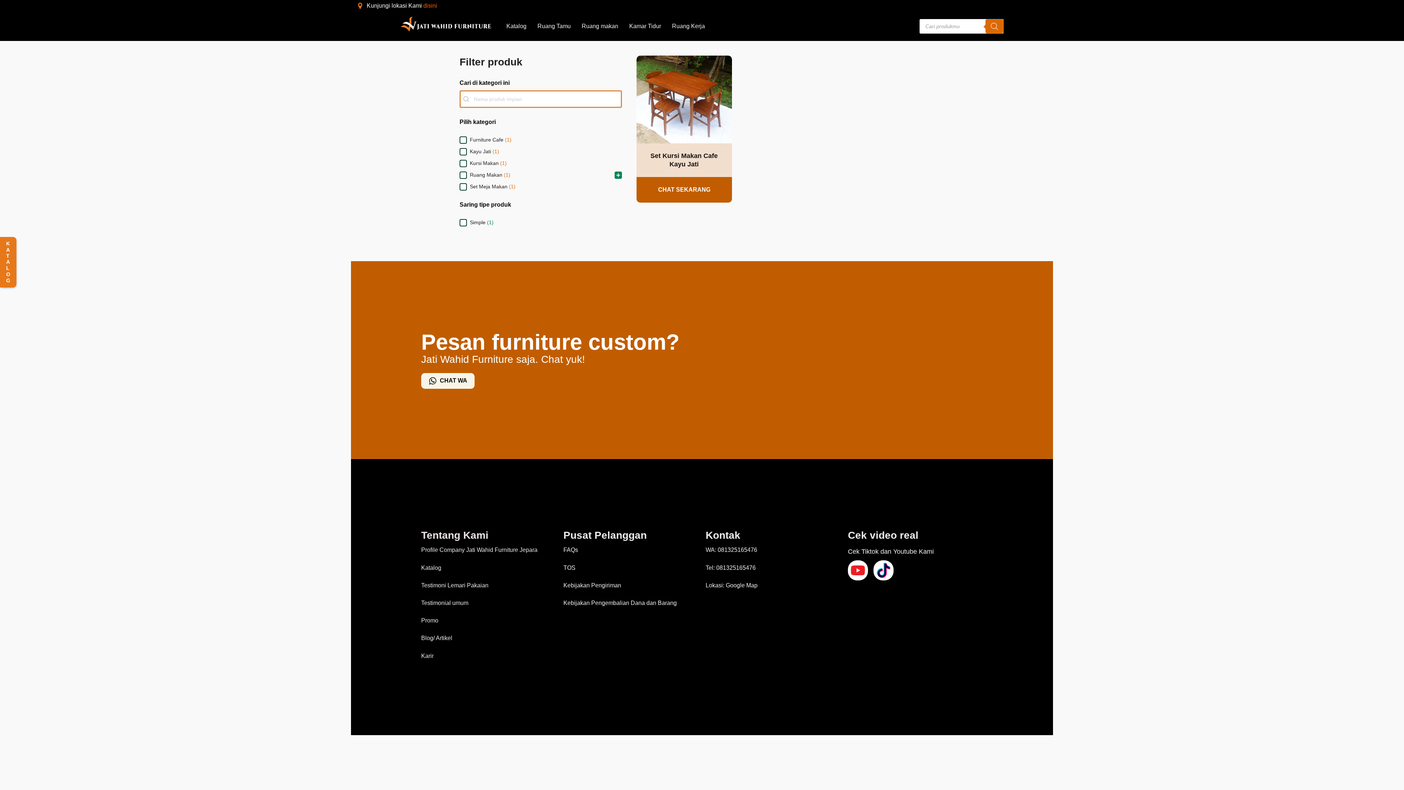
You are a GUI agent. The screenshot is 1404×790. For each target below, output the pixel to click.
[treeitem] (541, 140)
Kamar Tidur (645, 26)
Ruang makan (600, 26)
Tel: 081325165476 (731, 568)
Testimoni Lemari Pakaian (454, 585)
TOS (569, 568)
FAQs (570, 550)
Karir (427, 656)
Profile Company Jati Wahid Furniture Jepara (479, 550)
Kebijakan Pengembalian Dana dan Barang (620, 603)
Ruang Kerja (688, 26)
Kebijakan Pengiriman (592, 585)
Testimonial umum (444, 603)
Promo (429, 620)
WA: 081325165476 (731, 550)
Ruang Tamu (554, 26)
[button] (541, 140)
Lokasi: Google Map (732, 585)
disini (430, 6)
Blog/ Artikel (436, 638)
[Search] (994, 26)
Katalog (516, 26)
